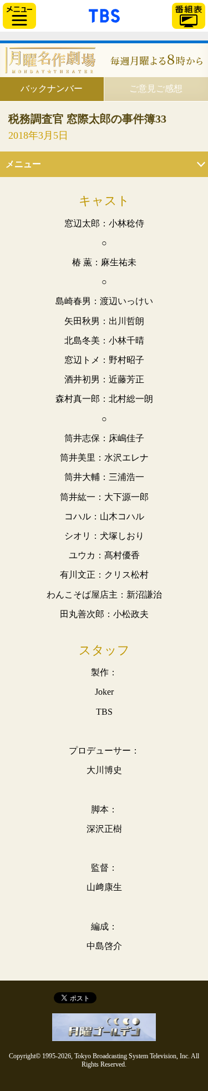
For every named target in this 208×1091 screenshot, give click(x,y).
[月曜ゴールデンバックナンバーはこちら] (104, 1027)
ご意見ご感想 (155, 88)
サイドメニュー (19, 16)
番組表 (188, 16)
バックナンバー (52, 88)
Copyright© (24, 1056)
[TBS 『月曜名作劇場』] (104, 60)
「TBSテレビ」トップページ (104, 14)
